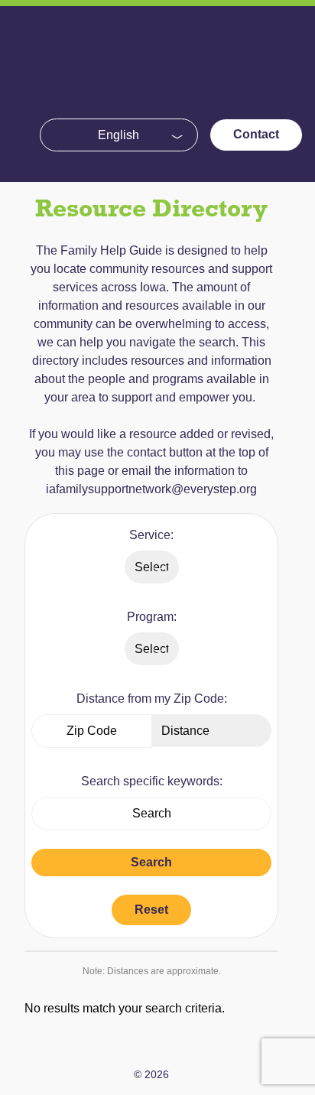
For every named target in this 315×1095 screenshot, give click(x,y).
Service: (151, 534)
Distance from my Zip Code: (151, 698)
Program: (152, 616)
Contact (256, 134)
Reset (151, 909)
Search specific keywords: (151, 781)
